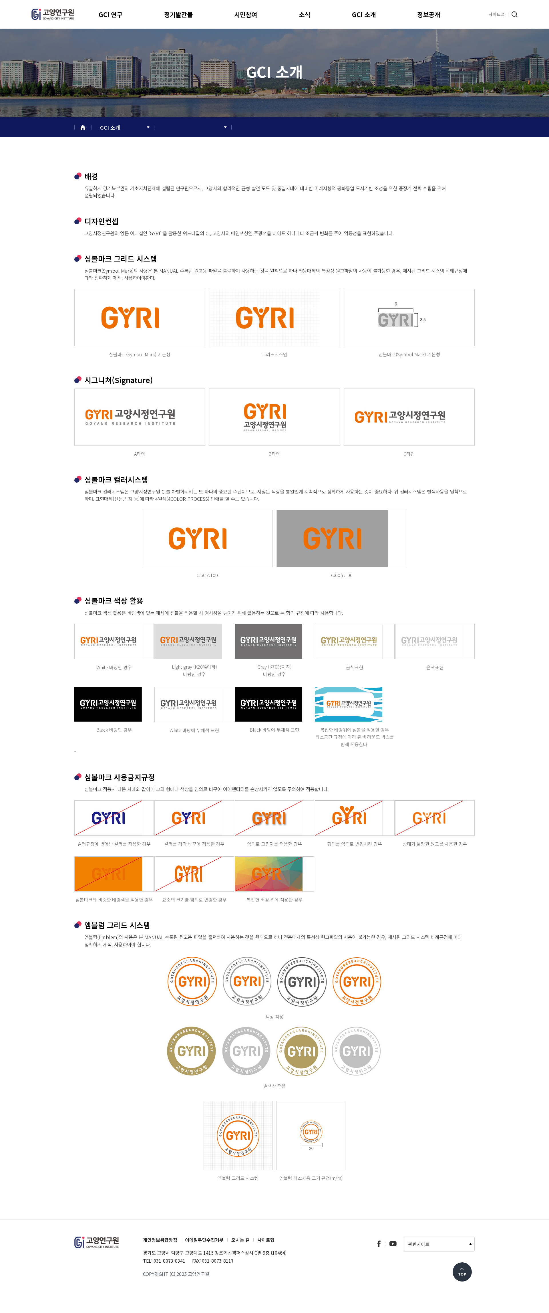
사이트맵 (265, 1240)
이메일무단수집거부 (204, 1240)
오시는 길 (240, 1240)
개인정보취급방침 (160, 1240)
